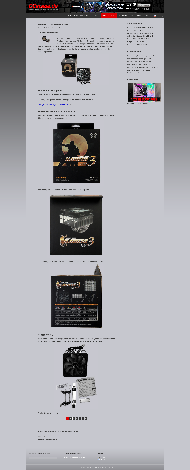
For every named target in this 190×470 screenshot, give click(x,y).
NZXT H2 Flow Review (135, 30)
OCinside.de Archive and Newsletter (74, 457)
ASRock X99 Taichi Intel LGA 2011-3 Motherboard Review (58, 430)
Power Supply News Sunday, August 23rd (141, 56)
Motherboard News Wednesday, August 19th (142, 67)
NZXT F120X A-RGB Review (137, 44)
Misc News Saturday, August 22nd (139, 59)
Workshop (84, 15)
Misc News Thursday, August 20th (139, 64)
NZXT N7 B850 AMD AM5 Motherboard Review (143, 39)
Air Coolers (42, 24)
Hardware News (134, 51)
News (76, 15)
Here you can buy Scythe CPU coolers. (53, 105)
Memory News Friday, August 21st (139, 61)
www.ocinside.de (96, 467)
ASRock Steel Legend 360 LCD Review (141, 36)
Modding (95, 15)
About (139, 15)
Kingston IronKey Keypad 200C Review (141, 33)
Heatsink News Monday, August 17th (140, 73)
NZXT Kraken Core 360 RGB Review (140, 27)
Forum (148, 15)
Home (69, 15)
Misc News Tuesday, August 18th (138, 70)
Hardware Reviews (108, 15)
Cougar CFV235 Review (135, 42)
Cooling (50, 24)
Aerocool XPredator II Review (48, 438)
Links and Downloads (126, 15)
